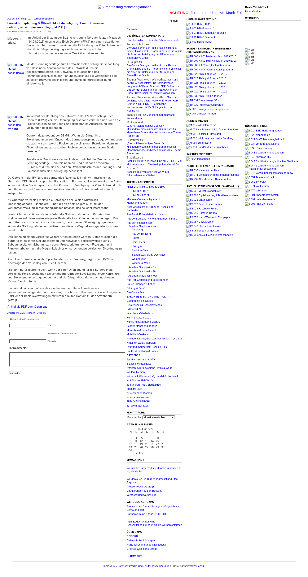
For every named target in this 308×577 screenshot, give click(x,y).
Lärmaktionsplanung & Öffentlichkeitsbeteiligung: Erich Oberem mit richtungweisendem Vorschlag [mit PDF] (56, 25)
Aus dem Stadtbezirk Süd (142, 271)
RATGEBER (133, 355)
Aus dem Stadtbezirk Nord (143, 226)
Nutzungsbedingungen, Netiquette (146, 544)
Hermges (137, 246)
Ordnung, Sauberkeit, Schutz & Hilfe (147, 347)
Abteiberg (137, 229)
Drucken (41, 313)
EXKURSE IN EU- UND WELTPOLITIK (148, 296)
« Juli (139, 453)
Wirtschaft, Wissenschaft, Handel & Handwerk (153, 376)
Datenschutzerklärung (130, 566)
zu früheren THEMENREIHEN (144, 384)
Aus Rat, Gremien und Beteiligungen (147, 280)
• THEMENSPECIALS (139, 195)
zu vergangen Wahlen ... (140, 393)
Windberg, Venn (141, 263)
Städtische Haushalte (139, 364)
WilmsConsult (197, 566)
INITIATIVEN (134, 309)
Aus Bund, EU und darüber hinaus (146, 214)
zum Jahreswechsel (138, 397)
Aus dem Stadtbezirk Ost (142, 267)
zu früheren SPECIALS (140, 380)
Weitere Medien (136, 372)
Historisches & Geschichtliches (144, 305)
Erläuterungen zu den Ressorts (144, 491)
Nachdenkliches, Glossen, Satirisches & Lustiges (154, 338)
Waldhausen (139, 259)
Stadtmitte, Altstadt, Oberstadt (148, 254)
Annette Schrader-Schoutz (164, 40)
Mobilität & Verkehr (137, 334)
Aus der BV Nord (16, 18)
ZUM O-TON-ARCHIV (139, 401)
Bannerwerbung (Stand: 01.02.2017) (147, 514)
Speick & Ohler (140, 250)
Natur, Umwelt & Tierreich (141, 343)
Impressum (109, 566)
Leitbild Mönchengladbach (142, 326)
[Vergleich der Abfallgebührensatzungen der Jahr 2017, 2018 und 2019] (208, 65)
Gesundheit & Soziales (140, 301)
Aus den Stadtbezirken (140, 223)
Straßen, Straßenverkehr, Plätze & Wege (149, 368)
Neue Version (253, 11)
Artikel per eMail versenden (21, 313)
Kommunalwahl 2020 (139, 317)
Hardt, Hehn (139, 242)
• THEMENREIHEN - (138, 191)
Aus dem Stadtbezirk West (143, 275)
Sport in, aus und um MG (141, 359)
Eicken (136, 238)
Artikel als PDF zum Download (28, 306)
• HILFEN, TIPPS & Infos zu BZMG (146, 187)
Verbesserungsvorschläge (142, 495)
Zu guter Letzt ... (136, 389)
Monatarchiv (134, 417)
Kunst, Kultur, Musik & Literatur (144, 322)
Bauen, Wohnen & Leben (141, 284)
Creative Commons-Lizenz (142, 549)
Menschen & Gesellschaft (141, 330)
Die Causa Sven (136, 292)
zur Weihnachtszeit (137, 405)
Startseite (132, 29)
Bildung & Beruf (136, 288)
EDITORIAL (133, 536)
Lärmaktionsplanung (44, 18)
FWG (29, 18)
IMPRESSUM (134, 556)
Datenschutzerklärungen (141, 540)
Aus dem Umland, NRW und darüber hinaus (152, 218)
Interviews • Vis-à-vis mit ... (142, 313)
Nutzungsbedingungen (158, 566)
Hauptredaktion (135, 40)
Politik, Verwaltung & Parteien (143, 351)
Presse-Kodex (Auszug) (140, 486)
